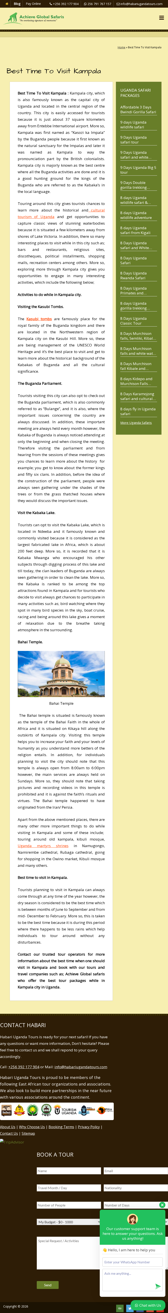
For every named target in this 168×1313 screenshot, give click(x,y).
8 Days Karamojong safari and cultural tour (137, 396)
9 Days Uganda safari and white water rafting (134, 155)
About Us (7, 1126)
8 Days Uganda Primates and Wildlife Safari (133, 290)
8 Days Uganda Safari (133, 260)
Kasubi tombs (39, 318)
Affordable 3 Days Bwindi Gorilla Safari (138, 109)
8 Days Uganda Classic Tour (133, 321)
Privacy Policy (89, 1126)
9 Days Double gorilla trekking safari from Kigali (135, 185)
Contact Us (9, 1133)
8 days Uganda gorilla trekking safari (133, 306)
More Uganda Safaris (136, 422)
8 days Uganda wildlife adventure (136, 215)
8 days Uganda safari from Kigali (135, 230)
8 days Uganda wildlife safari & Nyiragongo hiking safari (136, 200)
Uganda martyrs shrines (43, 845)
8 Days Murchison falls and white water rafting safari (138, 351)
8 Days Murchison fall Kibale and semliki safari (135, 366)
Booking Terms (61, 1126)
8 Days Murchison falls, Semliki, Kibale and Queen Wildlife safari (137, 336)
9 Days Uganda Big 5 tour (138, 170)
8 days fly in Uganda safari (138, 411)
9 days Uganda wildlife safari (133, 124)
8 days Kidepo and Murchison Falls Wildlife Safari (136, 381)
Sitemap (28, 1133)
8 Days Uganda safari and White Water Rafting (134, 245)
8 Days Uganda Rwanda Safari (133, 275)
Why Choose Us (32, 1126)
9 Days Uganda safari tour (133, 140)
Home (121, 47)
